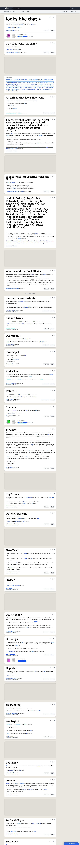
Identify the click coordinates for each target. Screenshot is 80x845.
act (8, 708)
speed (52, 642)
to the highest (25, 339)
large (37, 765)
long (19, 394)
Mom (8, 733)
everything (23, 355)
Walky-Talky (8, 833)
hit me (13, 413)
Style (28, 11)
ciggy (24, 789)
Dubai (23, 324)
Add (38, 143)
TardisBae (11, 415)
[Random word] (70, 8)
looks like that (8, 30)
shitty (8, 583)
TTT (26, 457)
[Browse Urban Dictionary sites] (7, 8)
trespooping (8, 713)
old (10, 182)
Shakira (29, 324)
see (31, 708)
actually (14, 188)
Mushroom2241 (15, 523)
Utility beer (8, 631)
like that (19, 27)
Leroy (8, 341)
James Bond (14, 585)
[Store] (73, 8)
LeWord (11, 363)
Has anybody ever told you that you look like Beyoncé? (23, 89)
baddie (21, 25)
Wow (9, 27)
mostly (12, 355)
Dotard (7, 399)
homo (12, 133)
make (29, 394)
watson (10, 588)
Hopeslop (7, 678)
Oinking (7, 654)
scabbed (8, 724)
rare (11, 673)
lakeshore (12, 631)
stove (7, 794)
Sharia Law (14, 321)
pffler (11, 572)
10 (8, 675)
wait (14, 187)
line (29, 306)
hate (11, 563)
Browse (13, 11)
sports (25, 553)
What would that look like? (10, 288)
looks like (39, 89)
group (39, 765)
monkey (35, 100)
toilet (19, 708)
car (10, 583)
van (24, 301)
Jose (27, 143)
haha (35, 831)
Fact (28, 235)
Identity (22, 11)
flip (36, 410)
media (19, 518)
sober (51, 374)
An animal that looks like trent (20, 79)
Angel (25, 143)
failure (32, 444)
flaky (25, 724)
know (17, 359)
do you (14, 359)
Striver (7, 467)
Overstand (8, 344)
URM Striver (11, 467)
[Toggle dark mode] (75, 8)
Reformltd (13, 328)
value (53, 497)
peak (38, 518)
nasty (30, 711)
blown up (23, 397)
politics (16, 454)
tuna (10, 770)
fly (32, 503)
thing (32, 711)
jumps (18, 100)
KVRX (16, 310)
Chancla (7, 415)
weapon (15, 410)
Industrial (26, 307)
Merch (53, 30)
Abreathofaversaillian (13, 148)
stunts (18, 585)
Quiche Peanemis (9, 523)
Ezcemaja (42, 243)
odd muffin (13, 833)
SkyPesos (7, 506)
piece (22, 518)
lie (37, 276)
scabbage (7, 736)
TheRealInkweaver (14, 713)
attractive (33, 25)
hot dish (7, 772)
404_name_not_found (14, 506)
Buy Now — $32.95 (22, 36)
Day (16, 307)
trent (25, 103)
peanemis (17, 521)
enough (24, 503)
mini (22, 301)
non (22, 642)
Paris (24, 501)
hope (9, 651)
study (48, 451)
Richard (8, 324)
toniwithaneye (13, 383)
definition (39, 823)
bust (17, 645)
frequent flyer (29, 497)
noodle (12, 770)
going (14, 397)
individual (12, 394)
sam (18, 47)
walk (33, 823)
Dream (37, 454)
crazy (8, 100)
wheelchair (13, 828)
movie (24, 521)
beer (10, 618)
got (13, 27)
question (13, 182)
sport (25, 558)
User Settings (73, 11)
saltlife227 (19, 113)
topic (14, 339)
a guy (9, 47)
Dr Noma (13, 30)
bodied (19, 823)
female (40, 135)
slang (16, 783)
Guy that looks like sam (10, 52)
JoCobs (11, 736)
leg (26, 733)
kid (7, 282)
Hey (8, 49)
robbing (41, 341)
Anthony (8, 457)
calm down (33, 397)
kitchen (45, 789)
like (16, 47)
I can (8, 585)
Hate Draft (7, 572)
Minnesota (8, 765)
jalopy (7, 588)
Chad (17, 563)
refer (34, 321)
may (36, 434)
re (32, 274)
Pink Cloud (7, 383)
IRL (27, 185)
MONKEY (12, 105)
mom (10, 413)
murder (32, 279)
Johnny (13, 651)
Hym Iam (17, 288)
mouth (30, 789)
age (8, 182)
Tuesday (36, 621)
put (31, 558)
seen (34, 671)
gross (31, 730)
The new (9, 379)
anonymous (11, 399)
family (42, 379)
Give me (8, 521)
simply (20, 770)
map (7, 355)
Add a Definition (65, 11)
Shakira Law (8, 328)
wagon (19, 301)
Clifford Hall (12, 772)
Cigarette (8, 783)
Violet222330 (17, 52)
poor (50, 497)
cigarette (22, 783)
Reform (20, 321)
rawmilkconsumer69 (13, 678)
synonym (15, 25)
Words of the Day (7, 11)
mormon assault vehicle (10, 310)
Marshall (31, 451)
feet (8, 135)
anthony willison (12, 794)
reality (44, 274)
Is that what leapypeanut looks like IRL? (16, 82)
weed (32, 651)
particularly (18, 724)
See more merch (30, 36)
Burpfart (22, 191)
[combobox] (41, 8)
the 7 (44, 341)
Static (19, 238)
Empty (36, 233)
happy (19, 379)
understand (9, 339)
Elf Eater (12, 344)
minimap (7, 363)
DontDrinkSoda (12, 654)
